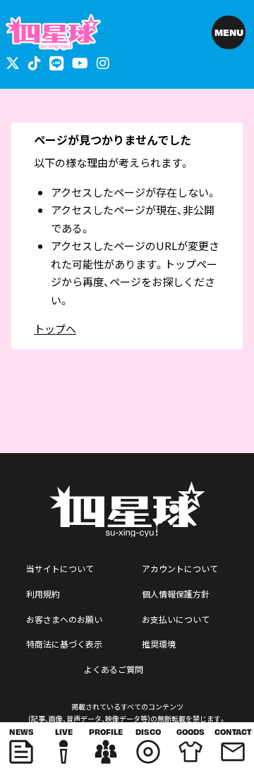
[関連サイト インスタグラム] (103, 62)
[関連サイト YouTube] (80, 62)
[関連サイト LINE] (56, 62)
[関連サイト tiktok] (34, 62)
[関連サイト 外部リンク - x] (13, 62)
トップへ (55, 328)
